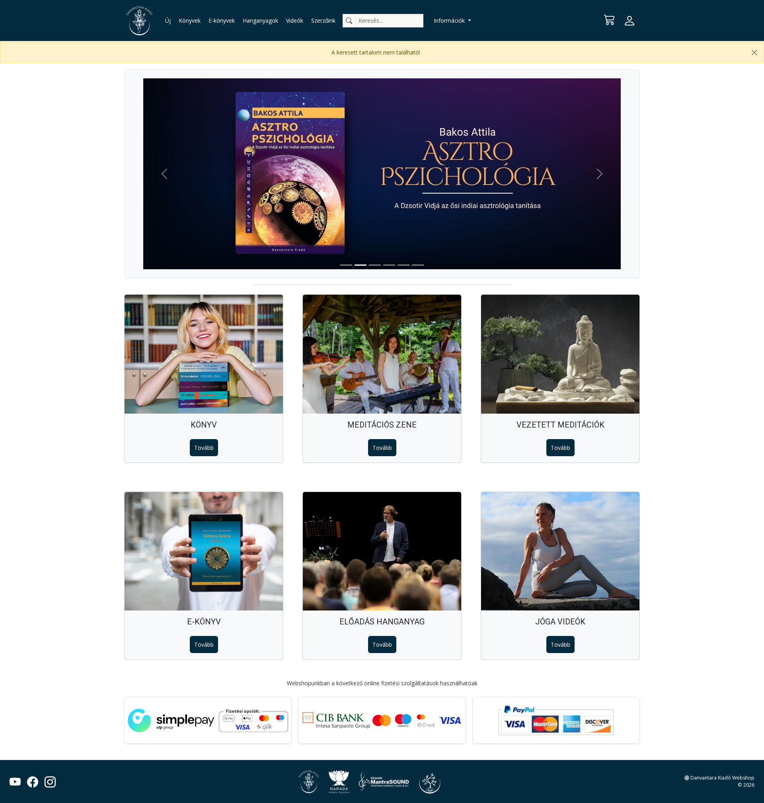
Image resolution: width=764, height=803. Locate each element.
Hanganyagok (260, 20)
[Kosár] (609, 19)
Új (168, 20)
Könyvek (190, 20)
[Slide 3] (375, 265)
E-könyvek (222, 20)
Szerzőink (323, 20)
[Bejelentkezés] (629, 20)
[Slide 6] (418, 265)
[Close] (754, 52)
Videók (294, 20)
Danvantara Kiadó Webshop (721, 777)
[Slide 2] (360, 265)
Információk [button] (450, 20)
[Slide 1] (346, 265)
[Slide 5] (403, 265)
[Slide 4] (389, 265)
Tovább (204, 447)
